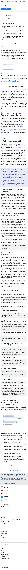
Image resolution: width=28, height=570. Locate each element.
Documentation (5, 5)
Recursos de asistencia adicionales (8, 514)
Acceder (24, 1)
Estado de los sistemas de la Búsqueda (9, 523)
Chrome (2, 550)
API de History (18, 453)
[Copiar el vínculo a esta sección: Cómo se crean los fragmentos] (24, 86)
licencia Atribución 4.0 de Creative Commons (13, 475)
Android (2, 548)
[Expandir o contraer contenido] (9, 22)
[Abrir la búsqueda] (21, 1)
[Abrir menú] (2, 1)
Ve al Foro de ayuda (5, 506)
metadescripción (5, 58)
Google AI (3, 556)
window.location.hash (17, 455)
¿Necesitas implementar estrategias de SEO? (10, 519)
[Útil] (8, 16)
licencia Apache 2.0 (19, 477)
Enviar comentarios (7, 18)
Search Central (15, 1)
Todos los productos (5, 558)
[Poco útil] (10, 16)
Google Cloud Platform (5, 554)
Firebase (3, 552)
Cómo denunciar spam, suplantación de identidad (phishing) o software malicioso (13, 511)
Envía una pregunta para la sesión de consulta (10, 508)
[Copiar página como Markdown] (3, 46)
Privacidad (9, 563)
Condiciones (3, 563)
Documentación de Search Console (8, 525)
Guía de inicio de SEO (5, 521)
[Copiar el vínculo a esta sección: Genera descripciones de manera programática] (10, 255)
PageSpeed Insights (5, 537)
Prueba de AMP (4, 539)
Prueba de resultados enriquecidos (8, 535)
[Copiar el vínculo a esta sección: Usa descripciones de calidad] (19, 290)
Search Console (6, 8)
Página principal (4, 13)
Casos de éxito (4, 528)
